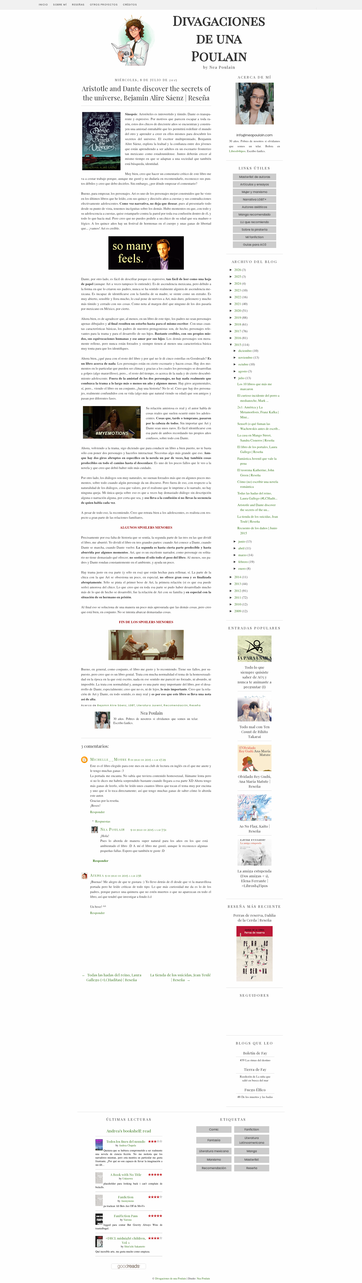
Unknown (127, 1178)
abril (241, 548)
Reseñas (78, 4)
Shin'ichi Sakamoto (134, 1246)
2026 (237, 269)
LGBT (131, 705)
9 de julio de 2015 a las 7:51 (148, 829)
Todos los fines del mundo (125, 1141)
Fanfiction (125, 1197)
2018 (237, 324)
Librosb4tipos (237, 151)
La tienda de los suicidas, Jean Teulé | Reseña (180, 977)
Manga (252, 1151)
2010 (237, 604)
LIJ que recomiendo (254, 222)
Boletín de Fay (255, 1052)
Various (127, 1219)
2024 (237, 283)
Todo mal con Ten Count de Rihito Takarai (254, 731)
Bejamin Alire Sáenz (112, 705)
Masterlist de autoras (254, 177)
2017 (237, 331)
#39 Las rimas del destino (255, 1060)
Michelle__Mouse (108, 759)
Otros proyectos (104, 4)
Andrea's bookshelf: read (129, 1130)
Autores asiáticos (254, 207)
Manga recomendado (255, 214)
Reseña (194, 705)
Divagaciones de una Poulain (170, 1278)
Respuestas (102, 821)
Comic (214, 1129)
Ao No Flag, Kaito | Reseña (254, 828)
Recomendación (176, 705)
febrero (243, 561)
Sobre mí (60, 4)
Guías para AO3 (254, 244)
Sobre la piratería (254, 229)
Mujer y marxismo (254, 192)
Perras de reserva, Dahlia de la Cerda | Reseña (254, 917)
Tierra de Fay (255, 1069)
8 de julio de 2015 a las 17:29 (147, 759)
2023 (237, 290)
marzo (242, 555)
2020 (237, 310)
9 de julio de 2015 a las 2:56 (123, 875)
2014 (237, 577)
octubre (243, 364)
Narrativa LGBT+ (254, 199)
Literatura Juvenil (149, 705)
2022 (237, 297)
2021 (237, 303)
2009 (237, 611)
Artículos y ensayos (254, 184)
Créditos (130, 4)
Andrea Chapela (127, 1145)
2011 (237, 597)
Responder (97, 812)
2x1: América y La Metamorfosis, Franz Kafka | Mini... (258, 412)
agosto (242, 371)
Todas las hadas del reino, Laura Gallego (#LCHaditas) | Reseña (113, 977)
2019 (237, 317)
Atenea (97, 875)
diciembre (245, 350)
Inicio (43, 4)
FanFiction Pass (126, 1216)
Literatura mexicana (214, 1151)
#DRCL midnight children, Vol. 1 (126, 1240)
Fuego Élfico (255, 1089)
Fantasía (213, 1140)
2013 (237, 583)
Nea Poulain (112, 829)
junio (241, 541)
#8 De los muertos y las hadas (255, 1097)
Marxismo (214, 1159)
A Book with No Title (125, 1174)
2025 (237, 276)
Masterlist (251, 1159)
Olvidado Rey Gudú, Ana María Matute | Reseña (254, 781)
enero (242, 568)
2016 (237, 337)
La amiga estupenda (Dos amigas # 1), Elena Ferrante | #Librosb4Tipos (255, 878)
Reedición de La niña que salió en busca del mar (255, 1078)
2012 (237, 590)
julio (241, 378)
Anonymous (127, 1201)
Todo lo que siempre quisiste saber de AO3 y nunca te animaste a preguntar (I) (255, 677)
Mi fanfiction (254, 237)
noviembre (245, 357)
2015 (237, 344)
